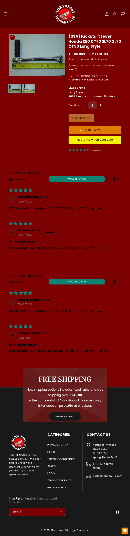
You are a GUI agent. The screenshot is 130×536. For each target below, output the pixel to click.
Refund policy (57, 487)
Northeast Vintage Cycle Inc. (70, 530)
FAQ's (51, 452)
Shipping (74, 59)
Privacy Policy (57, 445)
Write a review (76, 179)
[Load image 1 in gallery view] (14, 88)
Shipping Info (65, 416)
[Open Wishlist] (125, 531)
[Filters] (109, 179)
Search (52, 466)
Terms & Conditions (61, 459)
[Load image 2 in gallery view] (28, 88)
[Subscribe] (61, 512)
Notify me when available (95, 140)
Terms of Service (59, 480)
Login (51, 473)
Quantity (74, 105)
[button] (5, 14)
